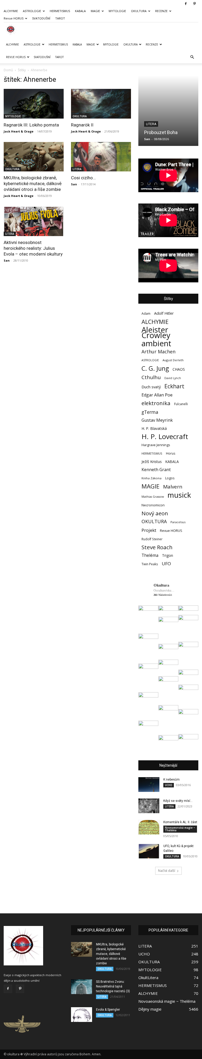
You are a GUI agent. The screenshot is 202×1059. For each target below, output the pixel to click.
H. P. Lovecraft (165, 436)
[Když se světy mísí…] (148, 805)
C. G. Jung (155, 368)
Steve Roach (157, 547)
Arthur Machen (158, 351)
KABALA (80, 11)
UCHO (168, 785)
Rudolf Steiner (152, 539)
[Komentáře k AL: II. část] (148, 827)
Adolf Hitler (164, 313)
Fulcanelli (181, 404)
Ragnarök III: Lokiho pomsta (31, 125)
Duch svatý (151, 386)
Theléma (150, 555)
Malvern (172, 487)
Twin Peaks (150, 564)
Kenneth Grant (156, 469)
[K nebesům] (148, 784)
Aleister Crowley (156, 332)
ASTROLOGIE (32, 11)
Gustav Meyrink (157, 420)
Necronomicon (153, 505)
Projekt (149, 530)
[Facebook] (186, 3)
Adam (146, 313)
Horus (170, 453)
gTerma (150, 412)
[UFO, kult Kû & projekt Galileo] (148, 851)
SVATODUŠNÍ (41, 18)
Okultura (161, 585)
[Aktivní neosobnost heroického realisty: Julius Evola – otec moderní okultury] (34, 221)
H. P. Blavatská (154, 428)
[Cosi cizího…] (101, 157)
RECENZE (161, 11)
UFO (166, 563)
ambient (156, 343)
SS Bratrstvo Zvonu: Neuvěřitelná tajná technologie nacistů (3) (113, 986)
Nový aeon (155, 513)
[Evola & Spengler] (81, 1014)
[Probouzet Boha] (168, 110)
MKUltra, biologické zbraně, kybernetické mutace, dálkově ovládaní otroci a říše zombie (33, 183)
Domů (8, 70)
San (74, 184)
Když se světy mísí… (178, 801)
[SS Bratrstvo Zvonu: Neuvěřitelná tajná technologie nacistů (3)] (81, 986)
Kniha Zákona (151, 478)
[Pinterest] (194, 3)
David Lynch (172, 378)
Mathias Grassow (153, 496)
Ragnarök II (82, 125)
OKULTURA (139, 11)
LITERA (77, 169)
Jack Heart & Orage (18, 131)
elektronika (156, 403)
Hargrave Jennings (156, 444)
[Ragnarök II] (101, 104)
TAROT (60, 18)
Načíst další (166, 870)
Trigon (167, 555)
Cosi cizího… (83, 177)
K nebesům (171, 779)
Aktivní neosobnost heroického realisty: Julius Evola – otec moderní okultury (33, 248)
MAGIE (95, 11)
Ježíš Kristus (152, 461)
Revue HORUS (13, 18)
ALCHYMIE (11, 11)
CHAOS (179, 369)
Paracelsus (177, 522)
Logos (170, 478)
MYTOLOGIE (117, 11)
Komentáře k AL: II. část (180, 822)
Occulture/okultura (164, 590)
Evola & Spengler (108, 1009)
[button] (192, 57)
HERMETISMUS (60, 11)
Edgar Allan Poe (157, 395)
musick (179, 495)
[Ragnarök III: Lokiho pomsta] (34, 104)
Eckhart (174, 386)
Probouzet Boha (161, 132)
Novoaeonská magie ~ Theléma (180, 829)
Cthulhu (151, 377)
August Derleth (173, 360)
